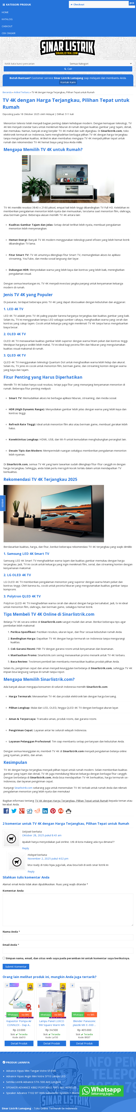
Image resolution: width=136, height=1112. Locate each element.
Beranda (7, 92)
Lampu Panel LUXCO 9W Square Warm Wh (52, 1022)
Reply (25, 848)
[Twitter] (14, 812)
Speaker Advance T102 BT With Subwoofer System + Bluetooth (45, 1093)
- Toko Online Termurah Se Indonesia (39, 1108)
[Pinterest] (52, 812)
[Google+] (21, 812)
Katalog (7, 19)
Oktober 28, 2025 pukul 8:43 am (41, 835)
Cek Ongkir (8, 33)
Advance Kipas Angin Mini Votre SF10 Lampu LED (36, 1076)
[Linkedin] (45, 812)
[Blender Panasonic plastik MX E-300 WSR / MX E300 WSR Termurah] (84, 1000)
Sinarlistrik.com (23, 787)
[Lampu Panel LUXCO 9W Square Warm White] (51, 1000)
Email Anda (10, 944)
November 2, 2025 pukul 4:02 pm (48, 858)
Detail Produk (19, 1043)
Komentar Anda (13, 890)
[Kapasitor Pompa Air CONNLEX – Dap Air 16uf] (19, 1000)
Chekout (7, 26)
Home (5, 12)
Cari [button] (69, 68)
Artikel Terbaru (22, 92)
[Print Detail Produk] (68, 812)
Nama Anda (10, 931)
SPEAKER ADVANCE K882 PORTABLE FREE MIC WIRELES (41, 1087)
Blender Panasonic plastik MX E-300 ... (84, 1022)
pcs (132, 2)
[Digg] (29, 812)
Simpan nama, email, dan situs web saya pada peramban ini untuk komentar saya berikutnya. (68, 958)
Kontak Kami (68, 82)
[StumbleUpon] (60, 812)
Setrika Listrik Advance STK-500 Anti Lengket (33, 1082)
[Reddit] (37, 812)
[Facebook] (6, 812)
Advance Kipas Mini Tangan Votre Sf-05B (31, 1070)
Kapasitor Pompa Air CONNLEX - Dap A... (19, 1022)
